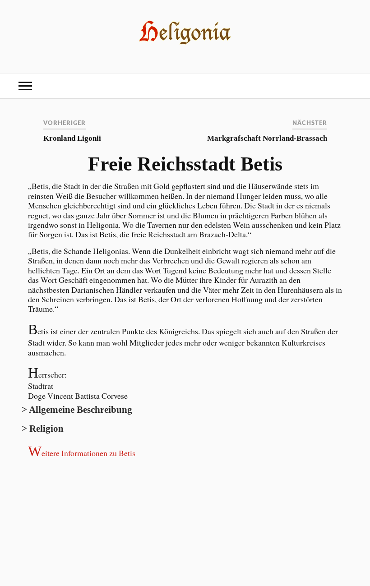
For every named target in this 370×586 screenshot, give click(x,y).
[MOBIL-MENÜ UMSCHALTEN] (25, 86)
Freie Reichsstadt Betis (185, 164)
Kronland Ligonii (72, 138)
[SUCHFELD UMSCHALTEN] (345, 86)
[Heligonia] (185, 44)
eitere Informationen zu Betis (81, 453)
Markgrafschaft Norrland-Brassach (267, 138)
